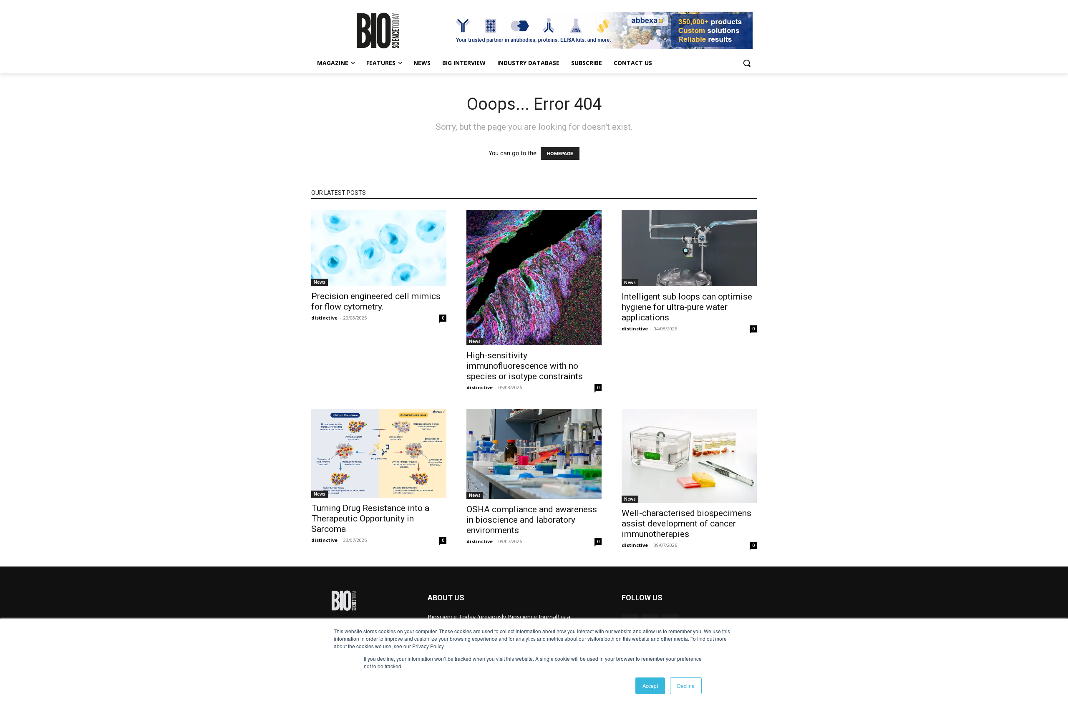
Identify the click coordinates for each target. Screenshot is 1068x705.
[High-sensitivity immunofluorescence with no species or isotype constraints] (534, 277)
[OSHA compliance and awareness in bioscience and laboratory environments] (534, 454)
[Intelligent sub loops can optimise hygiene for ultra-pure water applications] (689, 248)
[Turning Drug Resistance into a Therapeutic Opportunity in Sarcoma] (378, 453)
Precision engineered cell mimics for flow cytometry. (376, 301)
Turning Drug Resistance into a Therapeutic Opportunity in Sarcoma (370, 518)
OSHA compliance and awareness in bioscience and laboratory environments (531, 519)
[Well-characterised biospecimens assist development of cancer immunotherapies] (689, 456)
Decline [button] (686, 685)
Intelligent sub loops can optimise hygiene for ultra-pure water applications (687, 307)
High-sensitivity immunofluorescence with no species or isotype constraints (524, 365)
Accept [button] (650, 685)
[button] (747, 63)
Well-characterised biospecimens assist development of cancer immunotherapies (686, 523)
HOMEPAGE (560, 153)
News (319, 282)
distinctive (324, 318)
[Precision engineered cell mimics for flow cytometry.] (378, 248)
